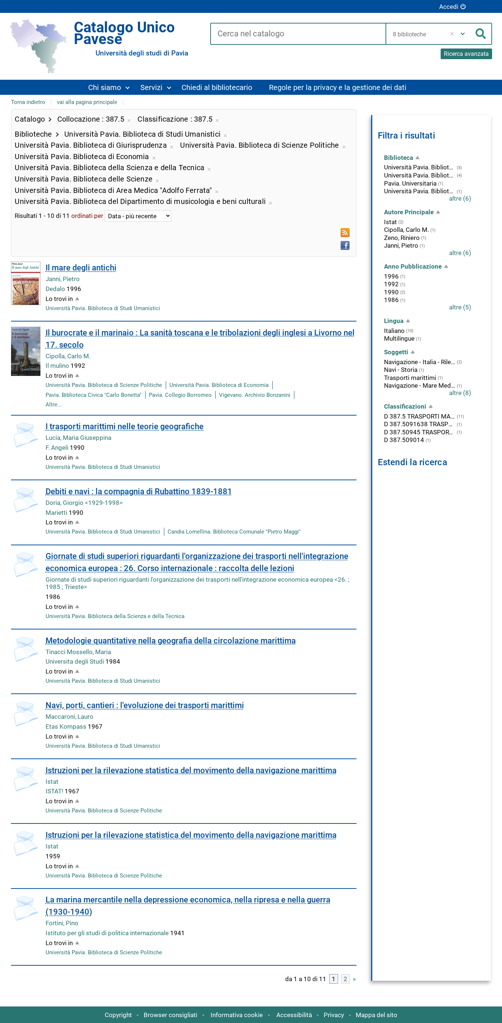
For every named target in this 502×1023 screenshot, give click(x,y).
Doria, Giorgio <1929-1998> (84, 502)
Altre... (54, 404)
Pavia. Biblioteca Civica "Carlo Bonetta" (93, 395)
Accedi (448, 6)
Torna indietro (28, 102)
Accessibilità (294, 1015)
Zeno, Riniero (402, 237)
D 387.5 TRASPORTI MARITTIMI (420, 416)
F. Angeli (58, 447)
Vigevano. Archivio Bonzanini (254, 395)
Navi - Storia (400, 369)
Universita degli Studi (75, 661)
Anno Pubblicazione (413, 266)
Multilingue (399, 338)
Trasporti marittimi (410, 377)
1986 (391, 300)
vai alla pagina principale (87, 102)
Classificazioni (405, 406)
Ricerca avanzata (466, 53)
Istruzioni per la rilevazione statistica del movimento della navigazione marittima (191, 770)
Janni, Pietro (63, 279)
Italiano (394, 330)
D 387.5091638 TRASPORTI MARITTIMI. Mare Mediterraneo (420, 424)
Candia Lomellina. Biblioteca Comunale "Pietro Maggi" (234, 531)
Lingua (394, 320)
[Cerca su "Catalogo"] (298, 34)
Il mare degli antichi (81, 267)
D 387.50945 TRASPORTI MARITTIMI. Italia (420, 432)
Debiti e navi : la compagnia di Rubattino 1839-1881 (139, 491)
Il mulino (58, 365)
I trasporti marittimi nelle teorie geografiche (125, 426)
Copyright (118, 1015)
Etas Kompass (67, 726)
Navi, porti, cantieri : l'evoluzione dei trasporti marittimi (145, 705)
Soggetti (396, 352)
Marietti (57, 512)
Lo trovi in (59, 298)
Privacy (334, 1015)
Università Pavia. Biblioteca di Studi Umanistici (103, 308)
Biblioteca (398, 157)
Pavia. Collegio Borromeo (180, 395)
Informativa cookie (237, 1015)
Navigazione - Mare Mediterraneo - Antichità (420, 385)
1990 (391, 292)
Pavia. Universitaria (410, 183)
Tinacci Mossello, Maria (78, 652)
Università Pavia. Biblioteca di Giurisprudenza (420, 191)
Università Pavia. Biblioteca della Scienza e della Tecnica (115, 616)
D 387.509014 (404, 440)
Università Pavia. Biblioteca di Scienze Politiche (104, 385)
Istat (52, 781)
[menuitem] (108, 87)
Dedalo (56, 288)
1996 (391, 276)
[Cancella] (452, 34)
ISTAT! (55, 791)
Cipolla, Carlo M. (68, 356)
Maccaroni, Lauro (69, 716)
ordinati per (87, 216)
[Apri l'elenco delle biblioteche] (462, 34)
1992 (391, 284)
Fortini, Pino (62, 923)
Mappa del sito (376, 1015)
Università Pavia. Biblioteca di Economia (219, 385)
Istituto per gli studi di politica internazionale (108, 933)
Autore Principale (409, 212)
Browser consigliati (170, 1015)
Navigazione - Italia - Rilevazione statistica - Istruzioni (420, 362)
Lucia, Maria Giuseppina (78, 437)
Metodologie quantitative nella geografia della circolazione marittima (171, 640)
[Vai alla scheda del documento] (25, 283)
